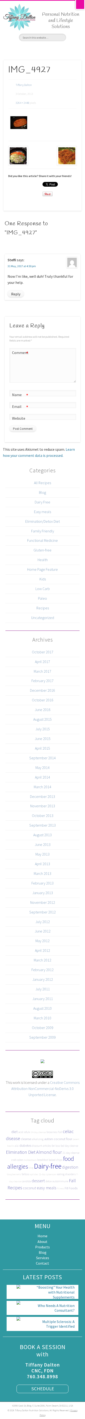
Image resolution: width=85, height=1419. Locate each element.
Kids (42, 579)
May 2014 (42, 767)
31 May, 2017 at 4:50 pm (22, 266)
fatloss (25, 1174)
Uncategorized (42, 617)
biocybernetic (14, 1174)
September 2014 (42, 758)
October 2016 (42, 700)
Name (20, 395)
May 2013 (42, 854)
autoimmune (60, 1181)
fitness (60, 1188)
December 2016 (42, 690)
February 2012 (42, 969)
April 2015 (42, 748)
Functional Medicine (42, 540)
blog (31, 1167)
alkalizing (37, 1139)
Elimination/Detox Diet (42, 521)
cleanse (26, 1139)
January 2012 (42, 979)
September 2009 (42, 1037)
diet (14, 1131)
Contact (42, 1263)
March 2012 (42, 960)
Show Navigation (76, 37)
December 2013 (42, 796)
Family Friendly (42, 531)
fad (62, 1145)
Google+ (51, 49)
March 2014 (42, 786)
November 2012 (42, 902)
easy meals (46, 1187)
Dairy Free (42, 502)
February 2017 (42, 680)
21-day (42, 1174)
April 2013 (42, 863)
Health (43, 559)
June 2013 (43, 844)
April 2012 (42, 950)
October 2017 (42, 652)
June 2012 (43, 931)
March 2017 (42, 671)
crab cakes (17, 1160)
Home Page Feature (42, 569)
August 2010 (42, 1008)
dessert (38, 1180)
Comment (20, 353)
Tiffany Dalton (24, 85)
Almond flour (49, 1152)
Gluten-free (42, 550)
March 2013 (42, 873)
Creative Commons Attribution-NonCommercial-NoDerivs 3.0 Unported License (45, 1088)
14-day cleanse (38, 1132)
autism (48, 1139)
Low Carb (42, 588)
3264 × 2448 (22, 103)
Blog (42, 492)
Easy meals (42, 511)
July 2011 (42, 989)
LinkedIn (59, 49)
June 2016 (43, 709)
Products (42, 1247)
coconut (29, 1188)
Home (42, 1236)
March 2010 (42, 1018)
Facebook (25, 49)
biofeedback (30, 1160)
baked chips (55, 1160)
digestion (70, 1167)
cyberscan (51, 1174)
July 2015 (42, 729)
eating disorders (66, 1174)
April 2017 (42, 661)
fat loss (56, 1145)
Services (42, 1257)
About (42, 1241)
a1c (17, 1145)
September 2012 (42, 912)
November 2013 (42, 806)
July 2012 (42, 921)
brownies (52, 1132)
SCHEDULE (42, 1389)
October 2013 (42, 815)
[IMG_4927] (18, 122)
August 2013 (42, 834)
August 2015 (42, 719)
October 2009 (42, 1027)
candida (26, 1181)
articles (47, 1145)
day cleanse (71, 1145)
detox (49, 1181)
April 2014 (42, 777)
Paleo (42, 598)
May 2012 (42, 940)
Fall (60, 1132)
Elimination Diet (20, 1152)
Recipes (42, 608)
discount (37, 1145)
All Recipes (42, 482)
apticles (34, 1174)
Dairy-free (47, 1166)
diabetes (25, 1145)
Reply (15, 294)
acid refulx (24, 1132)
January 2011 (42, 998)
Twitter (34, 49)
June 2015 (43, 738)
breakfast (42, 1160)
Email (20, 407)
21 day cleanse (71, 1152)
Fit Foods (71, 1188)
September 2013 (42, 825)
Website (18, 418)
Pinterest (42, 49)
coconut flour (63, 1139)
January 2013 (42, 892)
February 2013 (42, 883)
